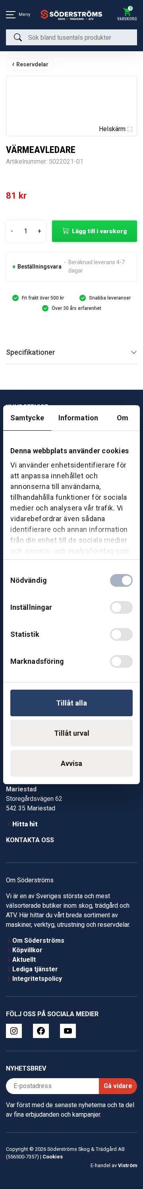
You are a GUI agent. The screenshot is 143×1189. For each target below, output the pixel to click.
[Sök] (18, 37)
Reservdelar (32, 64)
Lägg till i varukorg (99, 231)
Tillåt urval (71, 733)
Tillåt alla (71, 703)
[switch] (121, 607)
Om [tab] (122, 418)
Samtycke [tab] (27, 418)
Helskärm (112, 129)
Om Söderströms (38, 940)
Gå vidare (118, 1086)
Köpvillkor (27, 950)
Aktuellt (24, 959)
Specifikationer (30, 352)
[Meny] (10, 14)
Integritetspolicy (37, 978)
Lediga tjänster (35, 969)
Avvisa (71, 763)
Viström (127, 1165)
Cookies (53, 1157)
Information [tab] (78, 418)
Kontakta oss (30, 840)
